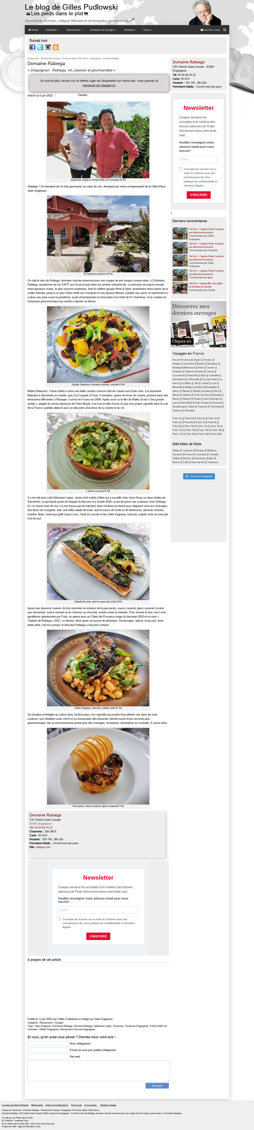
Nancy (176, 391)
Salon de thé (197, 462)
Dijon (203, 375)
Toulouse (202, 406)
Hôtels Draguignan (49, 1029)
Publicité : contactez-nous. (15, 1121)
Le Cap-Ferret (209, 379)
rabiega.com (43, 847)
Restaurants (74, 29)
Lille (196, 383)
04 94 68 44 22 (43, 827)
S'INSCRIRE (198, 194)
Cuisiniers (201, 454)
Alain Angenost (103, 1019)
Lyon (214, 383)
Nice (216, 391)
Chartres (177, 371)
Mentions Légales (108, 1105)
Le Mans (186, 383)
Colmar (210, 371)
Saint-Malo (186, 402)
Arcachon (189, 363)
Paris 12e (215, 426)
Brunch (176, 462)
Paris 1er (177, 418)
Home (34, 29)
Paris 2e (189, 418)
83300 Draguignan (40, 823)
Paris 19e (204, 434)
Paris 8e (212, 422)
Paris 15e (204, 430)
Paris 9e (177, 426)
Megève (189, 387)
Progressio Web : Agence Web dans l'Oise (21, 1127)
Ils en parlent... (91, 1105)
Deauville (192, 375)
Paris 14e (191, 430)
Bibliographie (37, 1105)
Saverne (216, 402)
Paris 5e (177, 422)
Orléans (186, 395)
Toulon (190, 406)
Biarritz (201, 363)
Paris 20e (217, 434)
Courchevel (179, 375)
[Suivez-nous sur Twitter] (40, 47)
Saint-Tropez (202, 402)
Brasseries (200, 458)
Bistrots (187, 458)
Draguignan (66, 1110)
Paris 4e (212, 418)
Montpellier (211, 387)
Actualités (51, 29)
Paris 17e (178, 434)
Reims (176, 398)
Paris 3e (201, 418)
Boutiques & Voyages (102, 29)
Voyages (58, 1022)
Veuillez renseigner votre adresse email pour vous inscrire (196, 146)
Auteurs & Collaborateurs (56, 1105)
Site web (75, 1056)
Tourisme (187, 450)
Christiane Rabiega (62, 1026)
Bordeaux (213, 363)
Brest (200, 367)
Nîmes (176, 395)
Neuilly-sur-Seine (202, 391)
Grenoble (213, 375)
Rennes (186, 398)
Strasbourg (178, 406)
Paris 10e (189, 426)
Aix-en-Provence (181, 359)
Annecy (208, 359)
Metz (199, 387)
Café (185, 462)
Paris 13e (178, 430)
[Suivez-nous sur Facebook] (32, 47)
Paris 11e (202, 426)
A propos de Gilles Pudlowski (15, 1105)
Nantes (186, 391)
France (198, 353)
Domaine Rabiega (83, 1026)
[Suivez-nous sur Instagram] (48, 47)
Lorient (204, 383)
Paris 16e (217, 430)
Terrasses (118, 1026)
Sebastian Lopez (103, 1026)
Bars (211, 458)
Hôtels (176, 450)
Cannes (210, 367)
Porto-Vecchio (201, 395)
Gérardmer (178, 379)
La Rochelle (193, 379)
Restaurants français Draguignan (77, 1029)
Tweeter (82, 95)
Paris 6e (188, 422)
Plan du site (76, 1105)
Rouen (197, 398)
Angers (197, 359)
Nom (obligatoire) (80, 1043)
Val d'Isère (215, 406)
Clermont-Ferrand (194, 371)
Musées (199, 450)
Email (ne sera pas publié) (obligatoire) (93, 1050)
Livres (147, 29)
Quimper (216, 395)
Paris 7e (200, 422)
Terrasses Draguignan (136, 1026)
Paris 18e (191, 434)
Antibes (177, 363)
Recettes (129, 29)
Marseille (177, 387)
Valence (177, 410)
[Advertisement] (98, 989)
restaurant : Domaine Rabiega (25, 1110)
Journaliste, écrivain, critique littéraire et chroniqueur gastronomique (79, 21)
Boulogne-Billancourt (184, 367)
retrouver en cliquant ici (99, 85)
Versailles (189, 410)
